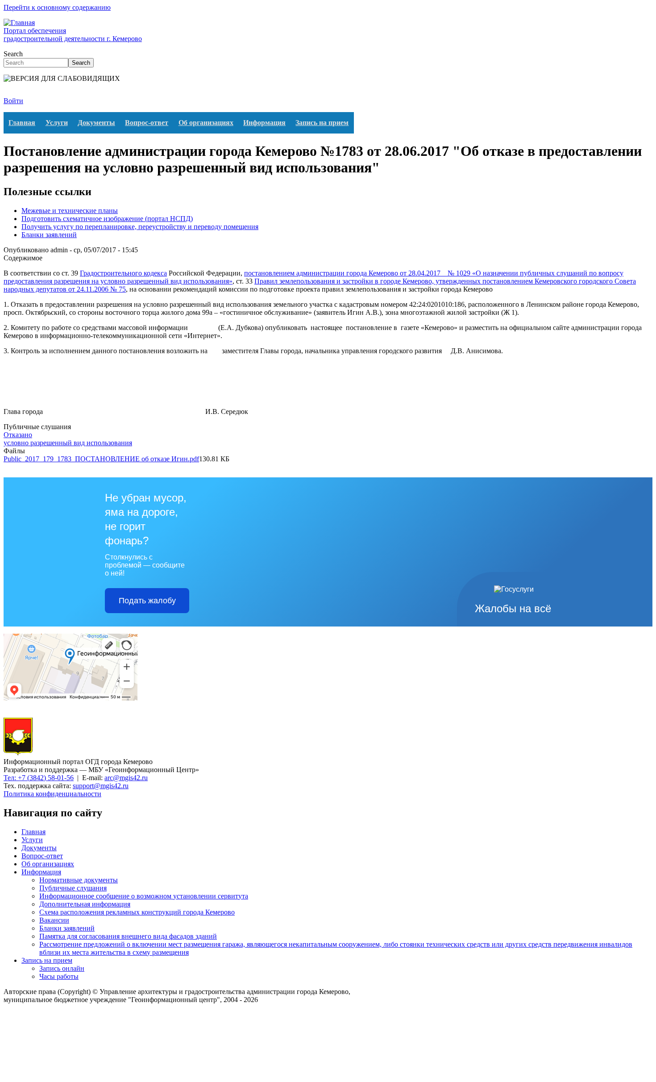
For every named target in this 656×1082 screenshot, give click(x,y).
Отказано (18, 435)
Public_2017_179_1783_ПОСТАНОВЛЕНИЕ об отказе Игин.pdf (101, 459)
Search (13, 54)
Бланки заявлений (49, 234)
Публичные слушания (73, 888)
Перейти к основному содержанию (57, 7)
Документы (96, 122)
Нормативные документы (78, 880)
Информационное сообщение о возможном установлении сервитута (143, 896)
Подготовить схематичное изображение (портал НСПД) (107, 218)
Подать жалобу (147, 600)
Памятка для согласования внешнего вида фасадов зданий (128, 936)
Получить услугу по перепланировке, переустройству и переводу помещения (139, 226)
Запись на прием (322, 122)
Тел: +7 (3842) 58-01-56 (39, 777)
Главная (21, 122)
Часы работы (59, 976)
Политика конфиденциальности (52, 794)
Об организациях (206, 122)
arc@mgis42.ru (126, 777)
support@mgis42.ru (101, 786)
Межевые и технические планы (69, 210)
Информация (264, 122)
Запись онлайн (61, 968)
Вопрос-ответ (146, 122)
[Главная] (18, 753)
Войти (13, 100)
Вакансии (54, 920)
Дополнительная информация (84, 904)
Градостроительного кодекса (123, 273)
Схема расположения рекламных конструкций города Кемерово (137, 912)
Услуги (57, 122)
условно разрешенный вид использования (68, 443)
